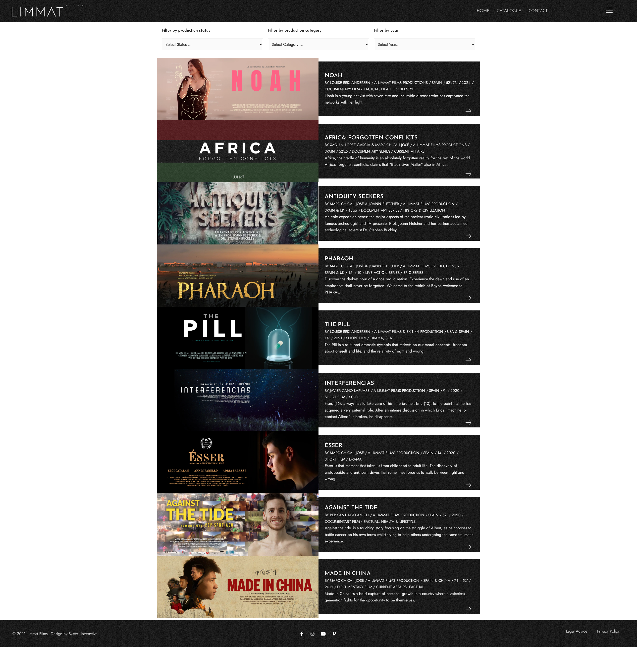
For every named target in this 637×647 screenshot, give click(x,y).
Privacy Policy (608, 631)
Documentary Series (371, 151)
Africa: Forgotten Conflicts (371, 138)
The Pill (337, 325)
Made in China (348, 574)
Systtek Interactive (83, 634)
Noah (333, 76)
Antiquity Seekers (354, 197)
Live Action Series (382, 272)
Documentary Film (342, 89)
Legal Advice (576, 631)
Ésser (333, 446)
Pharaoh (339, 259)
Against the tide (351, 508)
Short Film (356, 338)
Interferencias (349, 383)
